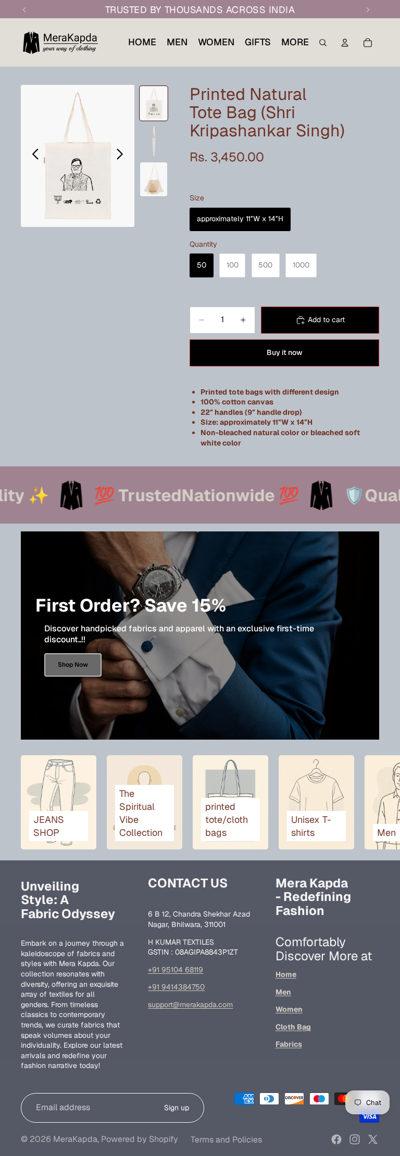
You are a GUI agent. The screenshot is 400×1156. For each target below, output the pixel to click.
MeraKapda (75, 1139)
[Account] (344, 42)
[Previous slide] (32, 155)
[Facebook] (336, 1139)
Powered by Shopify (139, 1139)
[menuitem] (295, 42)
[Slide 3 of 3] (153, 179)
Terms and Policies (226, 1139)
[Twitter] (373, 1139)
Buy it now (285, 352)
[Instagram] (354, 1139)
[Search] (322, 42)
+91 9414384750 (176, 987)
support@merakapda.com (190, 1004)
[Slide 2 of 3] (153, 141)
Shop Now (73, 664)
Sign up (176, 1107)
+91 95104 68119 (175, 969)
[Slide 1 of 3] (153, 103)
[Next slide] (122, 155)
